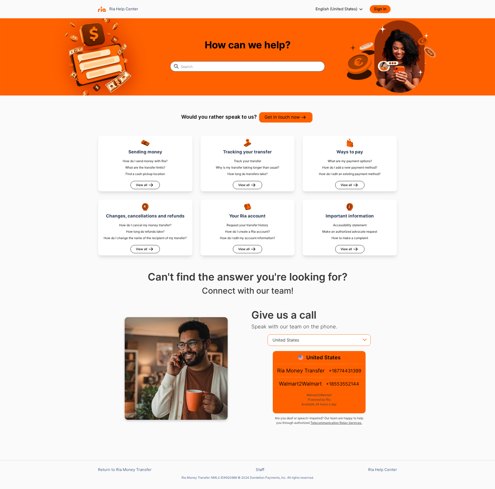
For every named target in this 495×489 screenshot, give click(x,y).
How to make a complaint (350, 238)
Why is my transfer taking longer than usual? (247, 167)
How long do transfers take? (247, 174)
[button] (382, 9)
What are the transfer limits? (145, 167)
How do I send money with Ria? (145, 161)
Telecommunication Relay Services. (336, 423)
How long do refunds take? (145, 231)
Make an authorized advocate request (349, 231)
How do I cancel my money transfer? (145, 225)
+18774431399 (345, 370)
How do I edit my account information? (247, 238)
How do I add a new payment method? (349, 167)
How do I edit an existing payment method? (350, 174)
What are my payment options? (350, 161)
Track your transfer (247, 161)
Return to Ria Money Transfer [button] (125, 469)
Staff (260, 469)
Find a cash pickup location (145, 174)
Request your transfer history (247, 225)
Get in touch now (282, 117)
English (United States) (337, 9)
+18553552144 (342, 384)
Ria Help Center (382, 469)
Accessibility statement (350, 225)
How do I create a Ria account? (247, 231)
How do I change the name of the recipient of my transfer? (145, 238)
